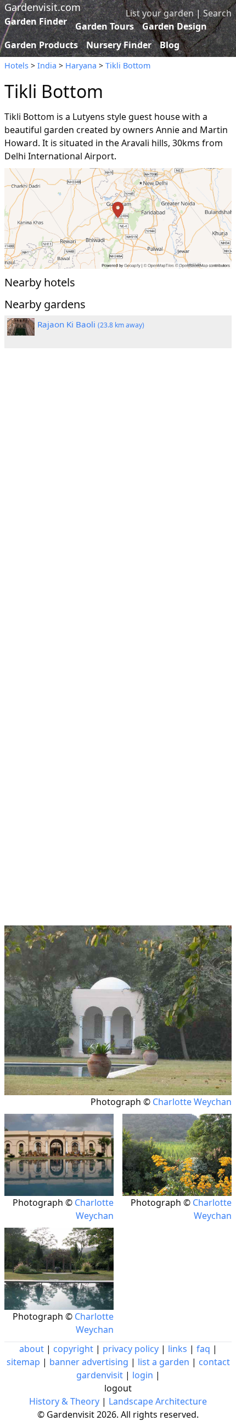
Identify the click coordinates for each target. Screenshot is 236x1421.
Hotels (16, 65)
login (142, 1375)
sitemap (23, 1362)
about (31, 1349)
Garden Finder (35, 21)
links (177, 1349)
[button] (118, 218)
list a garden (163, 1362)
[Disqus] (118, 504)
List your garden (160, 13)
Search (217, 13)
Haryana (81, 65)
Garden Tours (104, 26)
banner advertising (88, 1362)
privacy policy (131, 1349)
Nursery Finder (118, 45)
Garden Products (41, 45)
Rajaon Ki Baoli (90, 324)
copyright (73, 1349)
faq (203, 1349)
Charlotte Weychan (192, 1102)
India (47, 65)
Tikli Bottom (127, 65)
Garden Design (174, 26)
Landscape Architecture (158, 1401)
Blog (169, 45)
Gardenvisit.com (42, 7)
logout (118, 1388)
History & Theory (64, 1401)
